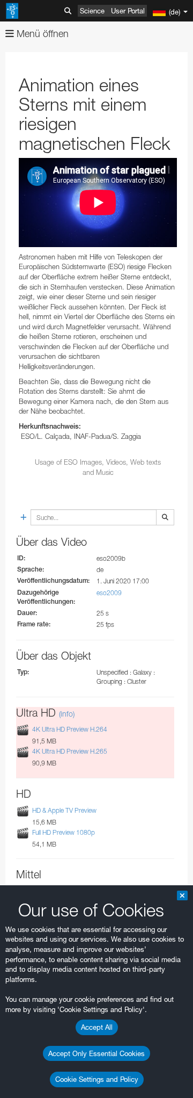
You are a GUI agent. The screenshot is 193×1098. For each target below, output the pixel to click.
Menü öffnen (41, 33)
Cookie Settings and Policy (96, 1079)
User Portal (128, 10)
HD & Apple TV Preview (64, 810)
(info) (67, 713)
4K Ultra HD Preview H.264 (69, 729)
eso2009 (109, 593)
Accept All (97, 1027)
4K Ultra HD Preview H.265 (69, 752)
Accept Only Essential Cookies (96, 1053)
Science (92, 10)
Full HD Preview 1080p (63, 832)
